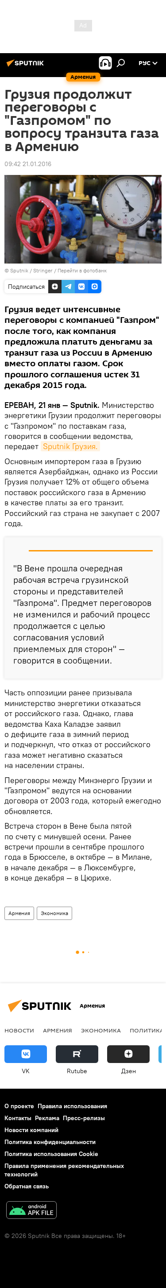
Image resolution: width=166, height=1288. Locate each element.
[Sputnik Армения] (26, 66)
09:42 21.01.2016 (27, 164)
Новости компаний (31, 1130)
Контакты (17, 1118)
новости (19, 1030)
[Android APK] (31, 1211)
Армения (19, 913)
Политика (147, 1030)
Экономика (54, 913)
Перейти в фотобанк (82, 270)
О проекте (19, 1106)
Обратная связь (26, 1186)
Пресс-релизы (84, 1118)
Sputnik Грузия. (70, 446)
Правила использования (72, 1106)
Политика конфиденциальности (50, 1142)
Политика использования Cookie (51, 1154)
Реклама (47, 1118)
